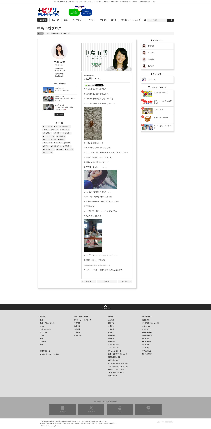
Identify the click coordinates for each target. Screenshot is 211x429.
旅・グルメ (43, 332)
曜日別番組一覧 (45, 351)
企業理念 (111, 326)
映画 (67, 143)
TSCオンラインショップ (130, 20)
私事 (60, 149)
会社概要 (111, 320)
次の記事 (124, 281)
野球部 (58, 133)
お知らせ (48, 143)
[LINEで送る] (90, 85)
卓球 (46, 129)
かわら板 (65, 129)
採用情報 (61, 136)
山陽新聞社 (145, 320)
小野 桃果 (77, 329)
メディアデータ (113, 348)
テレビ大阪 (145, 348)
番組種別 (111, 338)
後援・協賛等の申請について (117, 354)
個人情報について (114, 360)
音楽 (41, 345)
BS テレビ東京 (147, 354)
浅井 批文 (77, 326)
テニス (55, 129)
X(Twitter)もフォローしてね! (86, 12)
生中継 (67, 133)
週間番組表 (111, 341)
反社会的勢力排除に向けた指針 (118, 363)
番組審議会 (111, 335)
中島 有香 (77, 323)
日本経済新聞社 (147, 335)
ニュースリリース (114, 345)
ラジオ (59, 143)
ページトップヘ (105, 308)
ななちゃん (77, 335)
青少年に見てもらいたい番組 (49, 354)
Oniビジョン (146, 326)
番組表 (43, 20)
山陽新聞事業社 (147, 332)
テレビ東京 (145, 338)
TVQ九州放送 (146, 351)
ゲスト (70, 149)
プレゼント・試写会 (108, 20)
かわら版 (47, 133)
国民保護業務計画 (114, 357)
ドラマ (42, 335)
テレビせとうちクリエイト (150, 323)
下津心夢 (77, 332)
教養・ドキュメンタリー (48, 323)
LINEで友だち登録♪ (74, 12)
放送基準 (111, 332)
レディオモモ (146, 329)
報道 (41, 320)
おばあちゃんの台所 (63, 126)
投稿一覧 (106, 281)
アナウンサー (78, 20)
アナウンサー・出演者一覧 (82, 320)
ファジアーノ (49, 136)
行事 (46, 146)
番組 (61, 139)
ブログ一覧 (59, 114)
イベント (91, 20)
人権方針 (111, 329)
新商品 (67, 146)
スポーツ (43, 341)
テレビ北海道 (146, 341)
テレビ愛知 (145, 345)
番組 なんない (50, 139)
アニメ (42, 326)
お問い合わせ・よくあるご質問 (118, 366)
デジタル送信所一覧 (114, 351)
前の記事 (88, 281)
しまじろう (56, 146)
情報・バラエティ (46, 329)
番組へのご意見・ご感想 (116, 369)
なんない (48, 126)
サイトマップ (112, 376)
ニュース (55, 20)
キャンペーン (49, 149)
